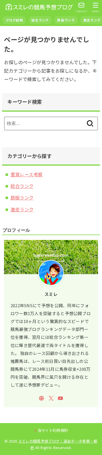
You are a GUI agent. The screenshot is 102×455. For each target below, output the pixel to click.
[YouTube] (60, 398)
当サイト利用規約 (53, 430)
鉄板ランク (66, 20)
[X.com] (51, 398)
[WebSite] (41, 398)
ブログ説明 (14, 20)
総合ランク (40, 20)
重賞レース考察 (26, 174)
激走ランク (22, 209)
